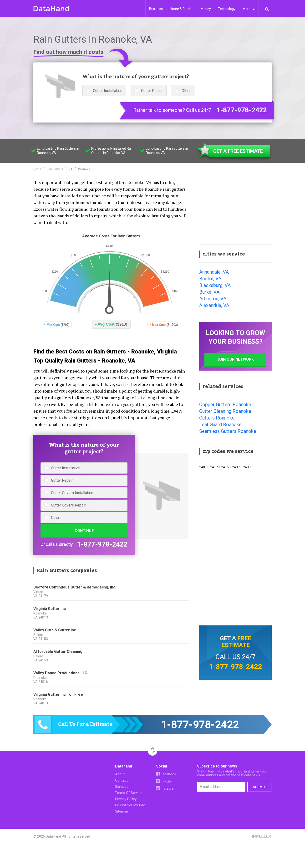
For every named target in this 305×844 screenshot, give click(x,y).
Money (206, 9)
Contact (121, 780)
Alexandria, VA (214, 305)
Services (121, 786)
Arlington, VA (212, 299)
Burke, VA (209, 292)
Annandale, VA (214, 272)
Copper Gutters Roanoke (225, 404)
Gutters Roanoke (216, 418)
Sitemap (121, 811)
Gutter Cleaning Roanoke (225, 411)
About (120, 774)
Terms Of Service (128, 793)
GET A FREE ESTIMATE (238, 151)
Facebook (168, 774)
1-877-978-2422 (241, 110)
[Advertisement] (235, 208)
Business (156, 9)
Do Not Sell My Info (130, 805)
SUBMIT (259, 787)
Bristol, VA (210, 278)
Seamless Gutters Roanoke (227, 431)
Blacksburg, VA (215, 285)
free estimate (236, 641)
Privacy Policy (126, 799)
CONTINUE (84, 530)
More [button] (247, 9)
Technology (226, 9)
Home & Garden (181, 9)
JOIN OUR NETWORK (235, 359)
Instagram (168, 788)
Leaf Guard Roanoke (220, 424)
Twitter (166, 781)
